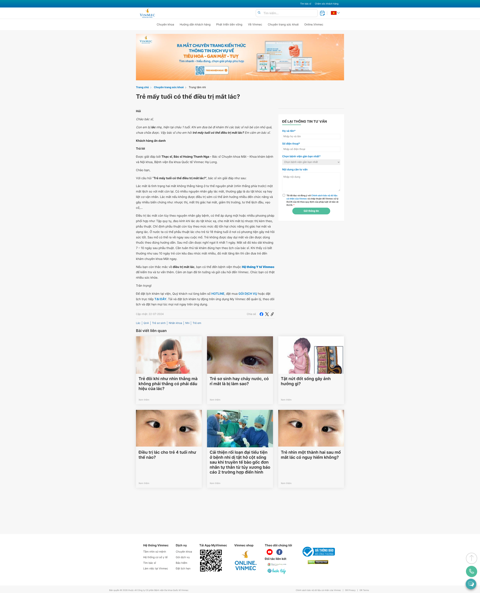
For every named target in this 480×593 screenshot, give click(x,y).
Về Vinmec (255, 24)
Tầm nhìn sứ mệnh (154, 551)
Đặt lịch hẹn (183, 568)
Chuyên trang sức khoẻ (283, 24)
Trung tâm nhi (197, 87)
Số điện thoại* (291, 143)
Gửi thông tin (311, 211)
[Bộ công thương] (318, 551)
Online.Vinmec (313, 24)
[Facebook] (261, 314)
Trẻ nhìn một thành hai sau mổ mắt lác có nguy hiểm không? (311, 455)
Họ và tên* (289, 131)
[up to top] (471, 558)
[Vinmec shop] (245, 560)
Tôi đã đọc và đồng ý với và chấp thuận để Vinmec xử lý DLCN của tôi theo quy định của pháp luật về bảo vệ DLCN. (312, 200)
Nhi (187, 323)
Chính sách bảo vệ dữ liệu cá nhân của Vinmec (318, 590)
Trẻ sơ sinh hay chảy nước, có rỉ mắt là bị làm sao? (239, 381)
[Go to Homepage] (147, 13)
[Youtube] (270, 552)
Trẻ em (197, 323)
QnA (146, 323)
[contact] (471, 571)
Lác (138, 323)
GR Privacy (350, 590)
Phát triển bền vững (229, 24)
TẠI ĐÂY (160, 299)
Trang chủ (142, 87)
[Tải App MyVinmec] (211, 560)
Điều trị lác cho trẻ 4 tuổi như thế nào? (167, 455)
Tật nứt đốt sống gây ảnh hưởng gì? (306, 381)
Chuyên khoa (165, 24)
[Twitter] (267, 314)
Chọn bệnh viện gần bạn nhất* (301, 156)
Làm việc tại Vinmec (155, 568)
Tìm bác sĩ (305, 3)
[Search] (259, 13)
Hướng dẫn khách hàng (195, 24)
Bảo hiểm (181, 563)
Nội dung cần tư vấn (295, 169)
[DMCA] (318, 562)
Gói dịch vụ (183, 557)
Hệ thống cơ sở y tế (155, 557)
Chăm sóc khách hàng (326, 3)
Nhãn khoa (175, 323)
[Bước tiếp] (277, 571)
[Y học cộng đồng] (277, 564)
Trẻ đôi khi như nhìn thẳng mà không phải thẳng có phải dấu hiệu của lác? (168, 383)
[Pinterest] (272, 314)
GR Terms (364, 590)
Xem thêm (144, 399)
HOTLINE (217, 293)
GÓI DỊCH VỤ (247, 293)
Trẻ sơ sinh (159, 323)
